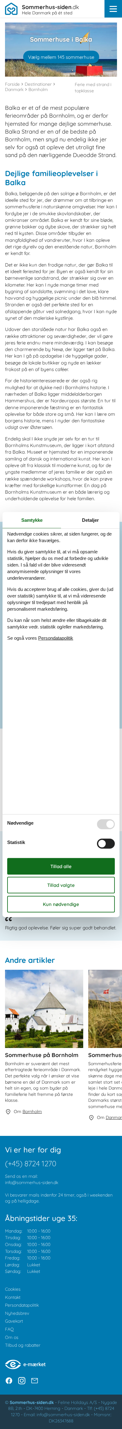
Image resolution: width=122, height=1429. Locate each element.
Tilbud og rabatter (22, 1345)
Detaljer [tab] (90, 520)
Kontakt (12, 1297)
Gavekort (14, 1321)
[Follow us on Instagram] (22, 1381)
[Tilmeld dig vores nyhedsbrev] (34, 1381)
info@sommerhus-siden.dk (31, 1182)
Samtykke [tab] (32, 520)
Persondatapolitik (22, 1305)
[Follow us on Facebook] (9, 1381)
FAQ (9, 1329)
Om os (11, 1337)
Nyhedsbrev (17, 1313)
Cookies (13, 1289)
